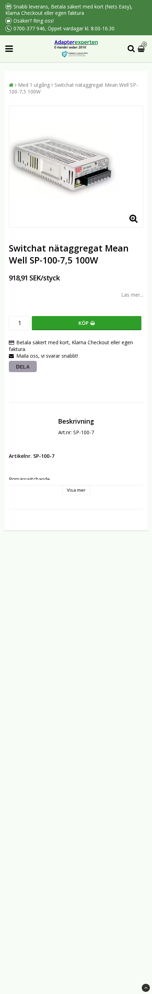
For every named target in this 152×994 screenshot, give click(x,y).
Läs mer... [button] (132, 294)
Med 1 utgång (34, 84)
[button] (142, 49)
